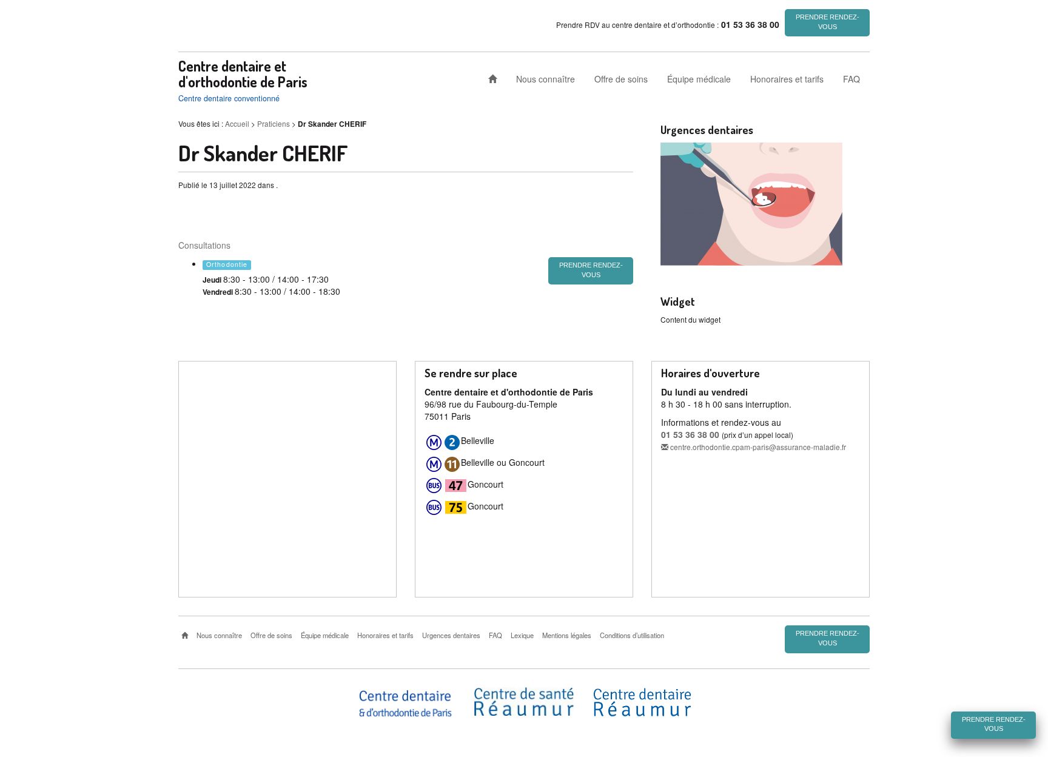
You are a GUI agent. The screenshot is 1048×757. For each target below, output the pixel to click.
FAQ (851, 79)
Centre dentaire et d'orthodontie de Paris (242, 74)
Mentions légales (566, 635)
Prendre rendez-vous (827, 21)
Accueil (237, 123)
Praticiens (273, 123)
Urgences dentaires (451, 635)
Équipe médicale (699, 79)
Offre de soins (621, 79)
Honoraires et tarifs (787, 79)
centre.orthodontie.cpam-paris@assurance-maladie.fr (757, 447)
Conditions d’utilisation (632, 635)
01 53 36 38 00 (690, 434)
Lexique (522, 635)
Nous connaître (545, 79)
